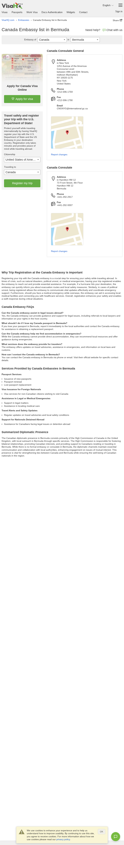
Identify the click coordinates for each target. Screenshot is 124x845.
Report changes (59, 154)
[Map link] (67, 132)
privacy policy (63, 839)
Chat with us (114, 30)
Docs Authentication (51, 12)
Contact (83, 12)
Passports (17, 12)
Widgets (71, 12)
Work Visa (31, 12)
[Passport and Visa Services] (12, 6)
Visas (5, 12)
